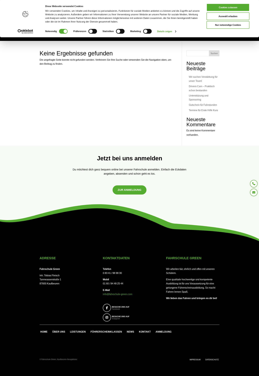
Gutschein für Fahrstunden (203, 105)
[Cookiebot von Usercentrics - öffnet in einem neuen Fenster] (25, 31)
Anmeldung (163, 332)
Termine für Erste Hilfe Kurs (203, 110)
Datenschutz (212, 360)
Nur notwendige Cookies (228, 25)
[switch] (92, 31)
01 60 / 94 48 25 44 (113, 283)
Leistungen (78, 332)
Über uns (58, 332)
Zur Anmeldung (129, 189)
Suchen (214, 53)
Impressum (195, 360)
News (130, 332)
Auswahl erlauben (228, 16)
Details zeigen (164, 31)
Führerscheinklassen (106, 332)
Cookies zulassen (228, 7)
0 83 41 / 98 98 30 (112, 273)
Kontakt (145, 332)
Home (44, 332)
